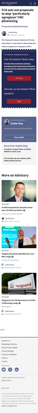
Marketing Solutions (9, 344)
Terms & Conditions (9, 354)
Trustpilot (2, 329)
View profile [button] (19, 137)
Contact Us (6, 341)
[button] (30, 3)
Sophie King (13, 32)
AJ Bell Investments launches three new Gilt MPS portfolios (17, 209)
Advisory (5, 204)
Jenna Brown (9, 218)
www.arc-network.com (9, 406)
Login (19, 101)
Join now (19, 78)
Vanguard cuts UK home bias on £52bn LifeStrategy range (18, 301)
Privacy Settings (8, 351)
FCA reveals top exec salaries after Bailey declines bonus (17, 159)
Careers (4, 361)
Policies (4, 358)
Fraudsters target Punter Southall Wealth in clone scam (17, 150)
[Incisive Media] (5, 388)
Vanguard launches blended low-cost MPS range (18, 255)
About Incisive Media (9, 347)
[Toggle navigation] (34, 3)
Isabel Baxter (9, 265)
